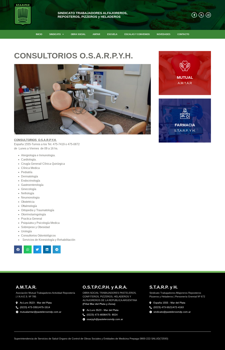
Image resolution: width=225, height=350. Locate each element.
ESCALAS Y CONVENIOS (137, 34)
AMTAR (96, 34)
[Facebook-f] (194, 15)
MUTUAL (185, 77)
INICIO (39, 34)
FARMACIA (185, 125)
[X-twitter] (201, 15)
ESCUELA (112, 34)
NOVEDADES (163, 34)
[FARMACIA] (185, 113)
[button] (18, 249)
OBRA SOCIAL (78, 34)
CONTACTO (183, 34)
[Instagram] (208, 15)
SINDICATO (55, 34)
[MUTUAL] (185, 66)
